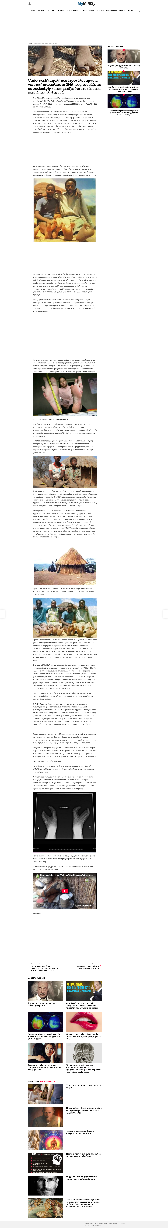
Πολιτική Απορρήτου (101, 1223)
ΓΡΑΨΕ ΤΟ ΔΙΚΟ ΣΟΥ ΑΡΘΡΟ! (93, 1225)
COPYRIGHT (122, 1223)
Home (33, 10)
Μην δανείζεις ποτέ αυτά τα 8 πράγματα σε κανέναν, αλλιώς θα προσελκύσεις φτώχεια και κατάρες (82, 1005)
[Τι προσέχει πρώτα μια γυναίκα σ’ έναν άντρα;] (45, 1094)
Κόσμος (41, 10)
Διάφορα (122, 10)
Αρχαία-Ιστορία (64, 10)
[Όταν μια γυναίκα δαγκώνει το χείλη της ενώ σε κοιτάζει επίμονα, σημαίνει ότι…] (84, 1022)
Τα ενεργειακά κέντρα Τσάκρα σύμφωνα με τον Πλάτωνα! (80, 1132)
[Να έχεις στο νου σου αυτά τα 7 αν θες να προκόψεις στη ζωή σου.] (45, 1163)
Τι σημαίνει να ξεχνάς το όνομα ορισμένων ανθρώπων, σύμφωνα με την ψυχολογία (44, 1067)
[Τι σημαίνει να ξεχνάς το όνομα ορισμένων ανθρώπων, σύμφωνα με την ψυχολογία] (45, 1053)
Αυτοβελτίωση (88, 10)
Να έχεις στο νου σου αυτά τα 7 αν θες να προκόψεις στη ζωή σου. (83, 1155)
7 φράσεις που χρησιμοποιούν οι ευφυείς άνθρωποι (42, 1004)
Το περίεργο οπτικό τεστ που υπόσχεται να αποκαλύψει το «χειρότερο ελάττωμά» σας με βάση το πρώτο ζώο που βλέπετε (84, 1068)
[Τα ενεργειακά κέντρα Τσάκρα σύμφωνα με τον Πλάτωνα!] (45, 1140)
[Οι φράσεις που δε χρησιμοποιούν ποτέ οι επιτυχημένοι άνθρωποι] (45, 1186)
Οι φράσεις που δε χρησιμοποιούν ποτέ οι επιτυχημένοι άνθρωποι (81, 1177)
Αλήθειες (77, 10)
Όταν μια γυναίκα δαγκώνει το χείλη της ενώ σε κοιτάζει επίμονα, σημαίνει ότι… (83, 1036)
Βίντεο (130, 10)
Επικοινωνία (89, 1223)
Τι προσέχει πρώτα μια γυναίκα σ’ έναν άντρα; (84, 1086)
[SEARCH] (138, 10)
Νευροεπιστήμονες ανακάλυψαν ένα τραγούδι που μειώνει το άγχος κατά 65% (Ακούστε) (44, 1036)
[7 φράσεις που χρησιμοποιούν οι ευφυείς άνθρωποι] (45, 991)
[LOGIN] (29, 3)
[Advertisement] (84, 27)
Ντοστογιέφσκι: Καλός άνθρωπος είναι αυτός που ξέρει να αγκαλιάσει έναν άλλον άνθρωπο (84, 1110)
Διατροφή (51, 10)
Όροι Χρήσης (113, 1223)
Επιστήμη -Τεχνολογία (106, 10)
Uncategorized (47, 1081)
